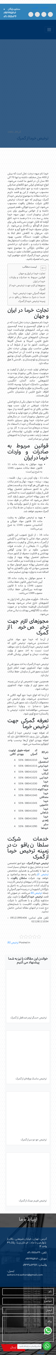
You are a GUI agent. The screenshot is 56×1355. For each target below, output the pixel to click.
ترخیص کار (43, 875)
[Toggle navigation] (49, 29)
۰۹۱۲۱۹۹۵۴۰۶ (31, 1259)
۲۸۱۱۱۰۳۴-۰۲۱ (33, 1253)
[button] (41, 268)
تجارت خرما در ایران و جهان (32, 274)
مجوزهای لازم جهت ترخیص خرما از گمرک (27, 288)
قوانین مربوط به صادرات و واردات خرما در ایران (27, 280)
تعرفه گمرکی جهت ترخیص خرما (29, 294)
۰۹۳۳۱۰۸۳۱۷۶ (30, 1265)
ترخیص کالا (36, 893)
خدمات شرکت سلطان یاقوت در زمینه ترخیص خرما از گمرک (27, 299)
